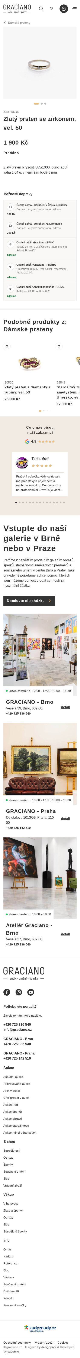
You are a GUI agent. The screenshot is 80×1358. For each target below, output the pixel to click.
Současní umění (14, 1171)
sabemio (13, 1351)
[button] (36, 104)
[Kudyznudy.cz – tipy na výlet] (40, 1328)
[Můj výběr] (51, 8)
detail (65, 707)
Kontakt (8, 1298)
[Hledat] (41, 9)
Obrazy (8, 1157)
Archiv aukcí (11, 1090)
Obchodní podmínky (17, 1342)
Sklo (6, 1178)
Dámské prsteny (19, 22)
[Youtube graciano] (30, 992)
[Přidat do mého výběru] (7, 346)
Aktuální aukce (13, 1076)
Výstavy (8, 1277)
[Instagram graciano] (18, 992)
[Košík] (64, 8)
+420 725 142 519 (18, 827)
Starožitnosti (11, 1150)
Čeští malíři (11, 1291)
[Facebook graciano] (6, 992)
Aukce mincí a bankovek (19, 1132)
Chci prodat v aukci (16, 1097)
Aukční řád (10, 1104)
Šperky (8, 1164)
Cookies (63, 1342)
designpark (48, 1347)
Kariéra (8, 1256)
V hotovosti (10, 1203)
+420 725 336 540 (18, 713)
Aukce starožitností (16, 1125)
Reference (10, 1263)
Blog (6, 1270)
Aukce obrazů (12, 1118)
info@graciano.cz (17, 1029)
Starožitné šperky (15, 1231)
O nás (7, 1249)
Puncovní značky (14, 1305)
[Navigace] (74, 9)
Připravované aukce (16, 1083)
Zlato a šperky (13, 1210)
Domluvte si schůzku (26, 601)
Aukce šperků (12, 1111)
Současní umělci (14, 1284)
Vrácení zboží (12, 1185)
